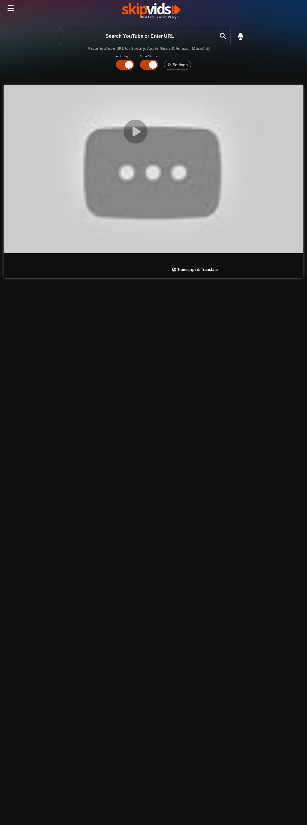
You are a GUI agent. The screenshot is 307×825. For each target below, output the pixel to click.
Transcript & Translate (197, 269)
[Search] (222, 36)
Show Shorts (148, 56)
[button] (240, 36)
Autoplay (122, 56)
